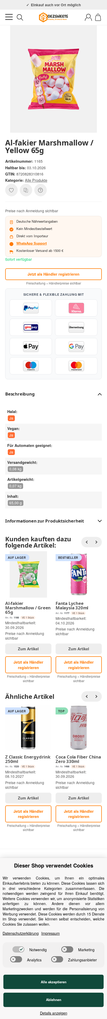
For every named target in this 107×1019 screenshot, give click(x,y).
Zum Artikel (28, 648)
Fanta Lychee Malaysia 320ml (72, 605)
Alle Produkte (36, 180)
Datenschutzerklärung (21, 933)
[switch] (18, 949)
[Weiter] (96, 542)
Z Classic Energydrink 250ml (27, 759)
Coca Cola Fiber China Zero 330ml (78, 759)
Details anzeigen (53, 1013)
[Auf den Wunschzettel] (11, 190)
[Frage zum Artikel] (40, 190)
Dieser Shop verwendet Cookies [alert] (53, 865)
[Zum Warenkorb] (98, 17)
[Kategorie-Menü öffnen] (9, 17)
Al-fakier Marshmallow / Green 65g (28, 607)
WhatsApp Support (31, 243)
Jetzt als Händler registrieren (53, 274)
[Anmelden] (88, 17)
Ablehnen (53, 999)
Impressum (50, 933)
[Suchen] (20, 17)
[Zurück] (86, 542)
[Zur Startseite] (53, 17)
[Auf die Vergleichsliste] (26, 190)
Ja (11, 418)
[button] (53, 394)
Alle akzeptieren (53, 981)
